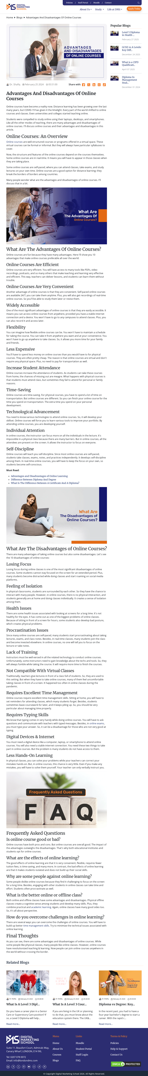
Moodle (80, 1043)
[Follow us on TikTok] (40, 1066)
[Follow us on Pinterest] (45, 1066)
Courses (57, 1054)
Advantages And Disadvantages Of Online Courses (53, 17)
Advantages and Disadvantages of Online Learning (39, 476)
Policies (114, 1043)
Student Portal (84, 1048)
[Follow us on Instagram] (24, 1066)
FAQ (78, 1060)
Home (9, 17)
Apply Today (134, 8)
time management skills (36, 925)
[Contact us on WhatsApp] (34, 1066)
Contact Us (116, 1054)
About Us (58, 1048)
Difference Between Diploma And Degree (33, 479)
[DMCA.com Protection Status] (126, 1063)
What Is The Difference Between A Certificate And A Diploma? (45, 483)
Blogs (19, 17)
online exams (97, 723)
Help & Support (118, 1048)
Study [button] (98, 9)
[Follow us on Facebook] (14, 1066)
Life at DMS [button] (113, 9)
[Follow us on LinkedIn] (8, 1066)
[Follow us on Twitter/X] (19, 1066)
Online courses (14, 141)
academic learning (41, 907)
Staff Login (82, 1054)
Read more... (13, 1024)
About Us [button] (85, 9)
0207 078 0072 (18, 1057)
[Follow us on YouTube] (29, 1066)
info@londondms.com (25, 1060)
